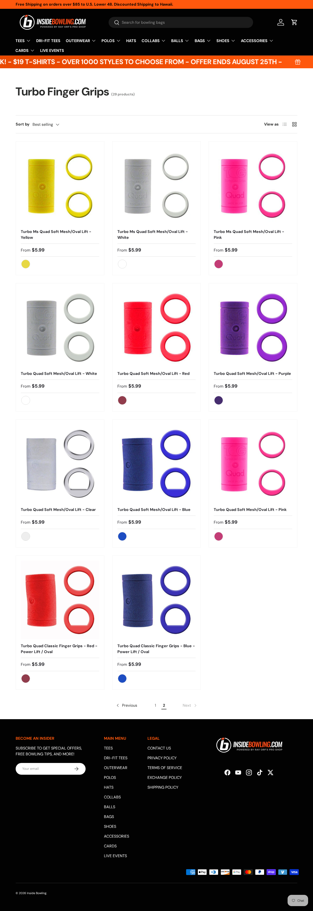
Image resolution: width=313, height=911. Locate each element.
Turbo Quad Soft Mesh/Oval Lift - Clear (58, 509)
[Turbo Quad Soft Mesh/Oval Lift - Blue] (156, 464)
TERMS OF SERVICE (164, 767)
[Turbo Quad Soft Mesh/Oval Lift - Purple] (253, 327)
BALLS (177, 40)
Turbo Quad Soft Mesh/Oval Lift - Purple (252, 373)
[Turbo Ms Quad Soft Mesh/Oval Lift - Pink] (253, 185)
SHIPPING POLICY (162, 787)
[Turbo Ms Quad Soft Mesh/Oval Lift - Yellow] (60, 185)
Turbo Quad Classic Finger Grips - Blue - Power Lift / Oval (156, 648)
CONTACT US (159, 748)
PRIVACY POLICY (162, 758)
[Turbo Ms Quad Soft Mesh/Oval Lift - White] (156, 185)
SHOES (222, 40)
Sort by (23, 124)
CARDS (22, 50)
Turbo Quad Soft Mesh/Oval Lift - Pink (250, 509)
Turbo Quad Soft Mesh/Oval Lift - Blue (153, 509)
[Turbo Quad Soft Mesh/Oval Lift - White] (60, 327)
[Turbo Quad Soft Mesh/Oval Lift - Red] (156, 327)
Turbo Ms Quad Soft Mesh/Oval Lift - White (152, 234)
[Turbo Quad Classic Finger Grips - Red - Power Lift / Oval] (60, 600)
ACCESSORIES (254, 40)
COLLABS (151, 40)
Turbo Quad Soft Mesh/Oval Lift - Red (153, 373)
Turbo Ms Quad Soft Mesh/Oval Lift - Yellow (56, 234)
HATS (131, 40)
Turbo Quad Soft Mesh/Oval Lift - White (59, 373)
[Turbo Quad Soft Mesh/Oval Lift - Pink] (253, 464)
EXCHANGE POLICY (164, 777)
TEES (20, 40)
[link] (190, 705)
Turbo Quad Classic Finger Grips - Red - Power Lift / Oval (59, 648)
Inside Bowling (36, 893)
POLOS (108, 40)
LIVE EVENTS (52, 50)
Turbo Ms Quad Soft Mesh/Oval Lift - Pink (249, 234)
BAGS (200, 40)
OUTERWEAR (78, 40)
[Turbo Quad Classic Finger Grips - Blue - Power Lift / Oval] (156, 600)
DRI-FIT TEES (48, 40)
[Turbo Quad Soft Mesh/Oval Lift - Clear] (60, 464)
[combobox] (181, 22)
